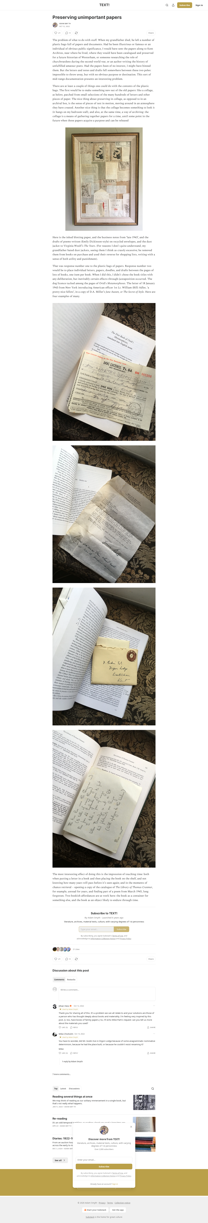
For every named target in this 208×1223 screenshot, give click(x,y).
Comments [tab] (59, 979)
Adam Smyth (65, 24)
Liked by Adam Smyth (70, 1009)
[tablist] (64, 979)
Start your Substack (96, 1210)
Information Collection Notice (103, 1176)
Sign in (199, 5)
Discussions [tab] (74, 1088)
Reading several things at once (72, 1096)
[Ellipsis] (154, 1005)
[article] (104, 1103)
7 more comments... (61, 1074)
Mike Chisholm (66, 1033)
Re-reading (59, 1118)
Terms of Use (117, 1173)
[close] (131, 1127)
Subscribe (184, 5)
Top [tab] (55, 1088)
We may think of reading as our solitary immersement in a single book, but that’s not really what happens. (89, 1102)
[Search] (167, 5)
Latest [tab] (63, 1088)
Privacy (102, 1202)
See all (58, 1160)
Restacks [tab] (71, 979)
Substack (90, 1217)
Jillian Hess (64, 1005)
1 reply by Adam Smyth (72, 1061)
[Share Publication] (173, 5)
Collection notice (122, 1202)
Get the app (118, 1210)
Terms (110, 1202)
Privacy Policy (125, 1176)
